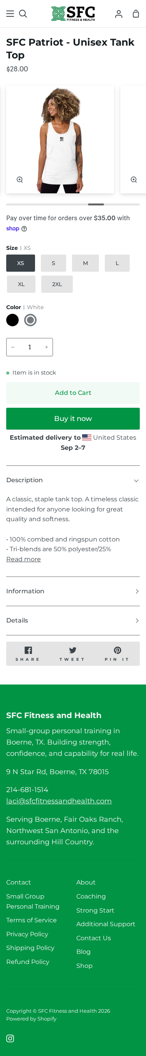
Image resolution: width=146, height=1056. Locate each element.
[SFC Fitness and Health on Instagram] (10, 1038)
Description (24, 480)
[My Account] (119, 13)
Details (17, 620)
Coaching (91, 896)
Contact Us (93, 938)
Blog (83, 951)
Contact (18, 882)
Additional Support (105, 924)
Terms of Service (31, 920)
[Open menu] (10, 13)
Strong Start (95, 910)
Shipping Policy (30, 948)
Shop (84, 965)
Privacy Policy (27, 934)
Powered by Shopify (31, 1018)
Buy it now (73, 418)
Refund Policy (27, 962)
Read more (23, 559)
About (86, 882)
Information (25, 591)
